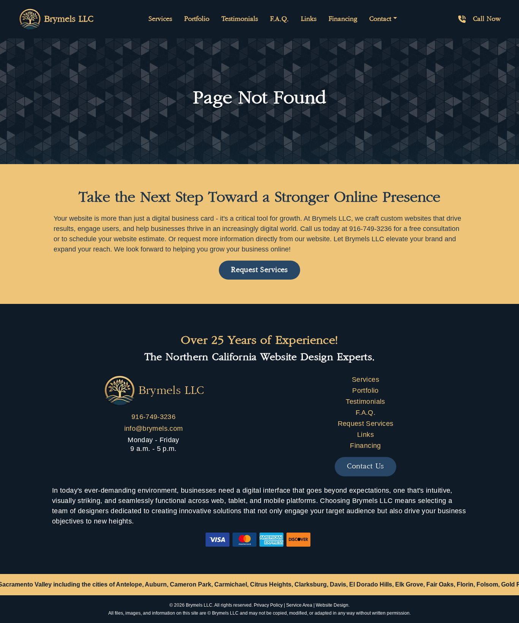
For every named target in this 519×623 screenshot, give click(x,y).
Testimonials (240, 19)
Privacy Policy (268, 605)
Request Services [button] (259, 270)
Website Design (332, 605)
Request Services (366, 423)
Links (308, 19)
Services (160, 19)
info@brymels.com (153, 428)
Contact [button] (380, 19)
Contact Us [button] (365, 466)
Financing (343, 19)
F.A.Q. (279, 19)
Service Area (299, 605)
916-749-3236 (153, 417)
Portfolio (196, 19)
